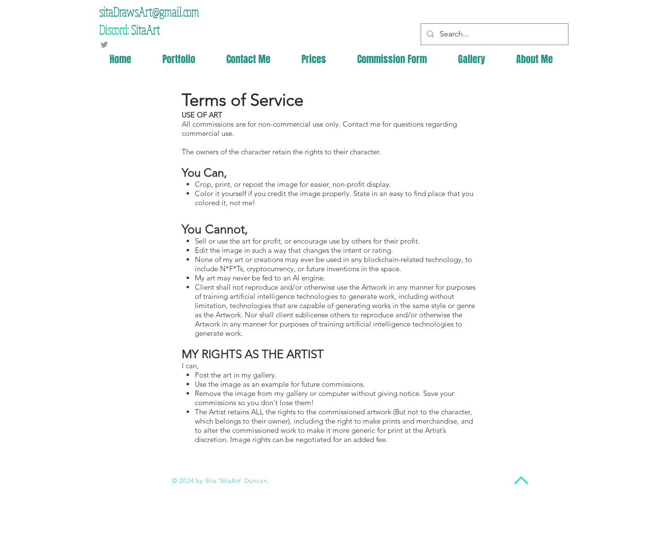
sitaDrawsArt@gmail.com (149, 11)
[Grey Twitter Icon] (104, 44)
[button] (534, 59)
